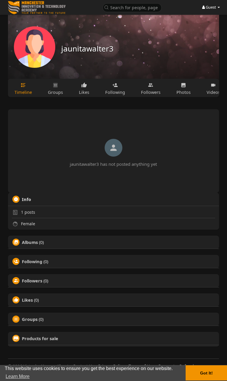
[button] (132, 7)
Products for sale (40, 338)
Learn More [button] (18, 376)
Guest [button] (211, 7)
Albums (30, 242)
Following (32, 261)
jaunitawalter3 (87, 48)
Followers (32, 280)
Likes (27, 300)
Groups (30, 319)
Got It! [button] (206, 373)
